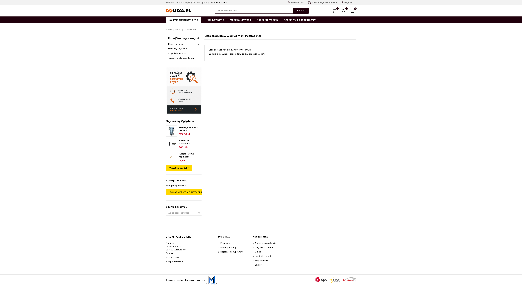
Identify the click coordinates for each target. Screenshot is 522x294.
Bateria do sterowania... (185, 142)
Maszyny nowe (215, 20)
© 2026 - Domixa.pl (176, 280)
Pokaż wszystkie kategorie (186, 192)
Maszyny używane (240, 20)
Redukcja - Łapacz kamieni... (188, 129)
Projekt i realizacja (196, 280)
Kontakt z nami (262, 256)
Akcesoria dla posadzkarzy (300, 20)
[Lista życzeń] (343, 11)
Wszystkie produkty (179, 168)
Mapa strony (261, 260)
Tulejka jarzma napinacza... (186, 155)
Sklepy (258, 265)
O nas (257, 252)
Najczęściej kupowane (231, 252)
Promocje (225, 243)
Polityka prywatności (265, 243)
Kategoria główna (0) (176, 185)
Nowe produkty (228, 247)
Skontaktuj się (178, 236)
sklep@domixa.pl (175, 262)
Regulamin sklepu (264, 247)
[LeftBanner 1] (184, 91)
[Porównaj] (334, 11)
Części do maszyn (267, 20)
